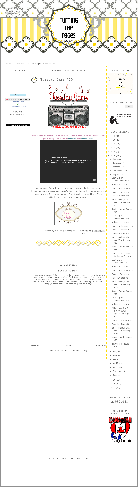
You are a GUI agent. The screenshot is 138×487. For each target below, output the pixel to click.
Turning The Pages (69, 28)
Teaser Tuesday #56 (122, 320)
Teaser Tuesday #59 (122, 192)
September (118, 171)
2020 (113, 136)
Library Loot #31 (120, 267)
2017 (113, 144)
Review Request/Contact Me (41, 64)
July (115, 352)
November (117, 163)
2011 (113, 388)
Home (8, 64)
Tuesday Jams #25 (120, 234)
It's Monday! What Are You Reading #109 (121, 331)
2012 (113, 384)
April (116, 363)
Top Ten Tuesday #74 (122, 270)
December (117, 159)
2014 (113, 156)
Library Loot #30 (120, 304)
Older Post (101, 345)
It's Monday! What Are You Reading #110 (121, 285)
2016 (113, 148)
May (115, 359)
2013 (113, 380)
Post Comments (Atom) (76, 351)
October (117, 167)
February (117, 371)
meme (90, 234)
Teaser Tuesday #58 (122, 230)
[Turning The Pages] (18, 104)
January (117, 375)
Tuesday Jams (99, 234)
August (116, 175)
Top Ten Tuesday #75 (122, 226)
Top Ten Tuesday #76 (122, 188)
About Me (19, 64)
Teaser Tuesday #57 (122, 274)
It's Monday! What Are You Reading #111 (121, 240)
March (116, 367)
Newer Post (36, 345)
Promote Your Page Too (18, 106)
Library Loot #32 (120, 222)
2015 (113, 152)
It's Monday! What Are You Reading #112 (121, 202)
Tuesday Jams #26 (120, 196)
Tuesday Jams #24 (120, 278)
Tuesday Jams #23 (120, 324)
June (115, 356)
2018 (113, 140)
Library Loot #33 (120, 185)
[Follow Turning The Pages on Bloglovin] (18, 97)
